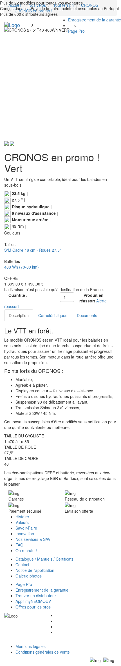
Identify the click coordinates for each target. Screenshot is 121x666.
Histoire (22, 516)
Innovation (24, 533)
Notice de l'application (34, 570)
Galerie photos (28, 576)
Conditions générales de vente (42, 652)
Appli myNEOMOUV (33, 601)
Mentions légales (30, 646)
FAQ (19, 545)
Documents (87, 315)
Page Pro (76, 31)
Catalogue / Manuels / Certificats (44, 559)
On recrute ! (26, 550)
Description (19, 315)
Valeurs (22, 522)
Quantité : (18, 295)
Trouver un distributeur (35, 595)
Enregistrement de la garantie (94, 20)
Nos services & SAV (32, 539)
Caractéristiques (52, 315)
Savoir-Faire (26, 528)
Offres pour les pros (33, 607)
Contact (22, 564)
